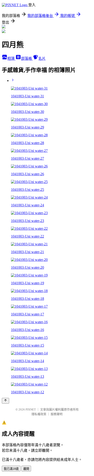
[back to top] (5, 401)
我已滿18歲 (11, 469)
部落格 (27, 58)
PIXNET (31, 409)
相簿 (11, 58)
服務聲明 (57, 414)
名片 (42, 58)
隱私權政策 (38, 414)
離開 (26, 469)
